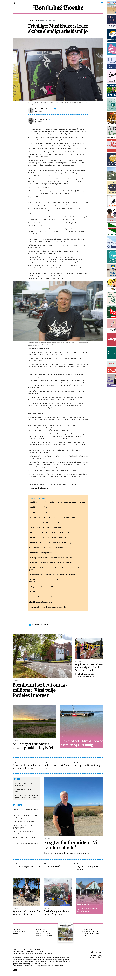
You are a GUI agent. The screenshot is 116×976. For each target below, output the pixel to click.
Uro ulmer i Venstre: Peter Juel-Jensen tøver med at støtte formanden (67, 853)
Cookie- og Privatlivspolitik (41, 966)
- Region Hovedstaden (23, 784)
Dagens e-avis (40, 929)
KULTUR (76, 762)
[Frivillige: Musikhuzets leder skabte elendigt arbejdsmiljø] (58, 69)
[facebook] (14, 970)
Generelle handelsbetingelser (22, 966)
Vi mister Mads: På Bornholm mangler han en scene (25, 810)
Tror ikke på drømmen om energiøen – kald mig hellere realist (26, 844)
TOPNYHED (31, 20)
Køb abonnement (88, 929)
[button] (102, 3)
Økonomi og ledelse (19, 931)
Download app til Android (44, 935)
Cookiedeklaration (57, 966)
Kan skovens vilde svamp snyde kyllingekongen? (23, 826)
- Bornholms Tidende (26, 796)
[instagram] (16, 970)
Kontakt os (16, 929)
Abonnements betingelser (90, 931)
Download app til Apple (43, 933)
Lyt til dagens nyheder (43, 931)
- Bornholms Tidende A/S (24, 790)
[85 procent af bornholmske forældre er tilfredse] (26, 892)
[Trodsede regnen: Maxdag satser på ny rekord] (58, 892)
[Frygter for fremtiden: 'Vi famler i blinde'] (73, 806)
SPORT (14, 762)
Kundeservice (86, 935)
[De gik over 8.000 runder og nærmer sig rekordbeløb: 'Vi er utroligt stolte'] (89, 648)
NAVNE (45, 864)
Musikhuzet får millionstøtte (39, 488)
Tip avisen (16, 933)
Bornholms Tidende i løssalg (91, 933)
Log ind (14, 5)
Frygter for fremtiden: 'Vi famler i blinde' (24, 838)
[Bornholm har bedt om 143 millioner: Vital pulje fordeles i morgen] (42, 656)
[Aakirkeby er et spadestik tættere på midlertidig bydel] (34, 721)
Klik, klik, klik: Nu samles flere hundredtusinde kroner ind (85, 675)
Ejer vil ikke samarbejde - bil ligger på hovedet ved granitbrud (25, 816)
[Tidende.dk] (58, 7)
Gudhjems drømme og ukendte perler (25, 821)
